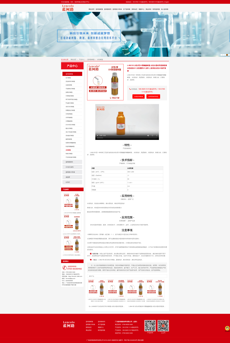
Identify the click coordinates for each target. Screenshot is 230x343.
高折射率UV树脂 (70, 81)
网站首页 (91, 9)
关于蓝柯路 (126, 9)
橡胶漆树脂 (69, 139)
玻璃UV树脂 (69, 92)
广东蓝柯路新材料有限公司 (95, 340)
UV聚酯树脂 (69, 121)
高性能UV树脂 (70, 135)
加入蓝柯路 (164, 9)
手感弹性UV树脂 (70, 88)
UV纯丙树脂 (69, 114)
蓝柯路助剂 (107, 9)
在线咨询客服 (138, 96)
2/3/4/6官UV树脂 (70, 125)
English (167, 2)
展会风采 (148, 9)
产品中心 (82, 59)
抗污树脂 (68, 78)
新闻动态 (134, 9)
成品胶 (68, 177)
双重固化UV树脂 (70, 110)
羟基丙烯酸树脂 (70, 146)
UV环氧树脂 (69, 117)
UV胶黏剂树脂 (70, 96)
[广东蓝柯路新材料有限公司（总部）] (68, 12)
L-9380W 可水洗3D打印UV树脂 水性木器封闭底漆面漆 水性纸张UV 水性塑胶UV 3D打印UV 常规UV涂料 (124, 306)
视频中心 (141, 9)
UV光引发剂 (69, 167)
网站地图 (141, 340)
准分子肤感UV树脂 (71, 132)
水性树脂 (100, 59)
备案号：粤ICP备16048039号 (128, 340)
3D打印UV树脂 (70, 106)
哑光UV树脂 (69, 128)
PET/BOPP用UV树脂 (71, 99)
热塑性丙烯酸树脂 (71, 143)
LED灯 (68, 182)
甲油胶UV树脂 (70, 103)
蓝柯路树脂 (99, 9)
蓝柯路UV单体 (117, 9)
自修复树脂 (69, 85)
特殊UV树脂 (69, 153)
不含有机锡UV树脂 (71, 157)
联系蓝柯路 (156, 9)
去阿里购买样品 (153, 96)
